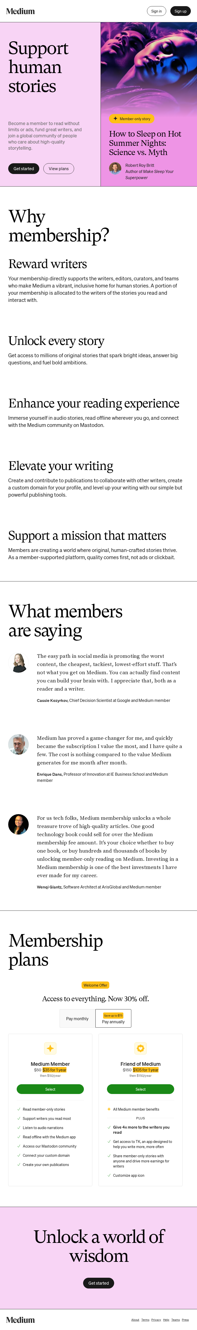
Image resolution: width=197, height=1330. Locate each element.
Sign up (180, 11)
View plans (59, 168)
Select (50, 1089)
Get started (24, 168)
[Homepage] (20, 11)
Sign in (156, 11)
